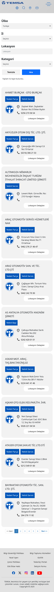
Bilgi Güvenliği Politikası (14, 553)
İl (2, 34)
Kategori (7, 59)
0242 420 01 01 (26, 339)
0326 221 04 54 (26, 426)
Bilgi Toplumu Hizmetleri (40, 553)
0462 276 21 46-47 (27, 246)
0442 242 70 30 (26, 293)
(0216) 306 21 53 (26, 152)
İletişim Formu (40, 566)
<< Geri (10, 531)
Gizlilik (40, 557)
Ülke (4, 21)
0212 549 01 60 (26, 465)
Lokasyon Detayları (36, 118)
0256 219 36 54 (26, 113)
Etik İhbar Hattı (13, 566)
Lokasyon (8, 46)
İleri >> (44, 531)
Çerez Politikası (13, 562)
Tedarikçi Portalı (40, 562)
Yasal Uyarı (13, 557)
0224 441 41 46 (26, 383)
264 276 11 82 (25, 515)
